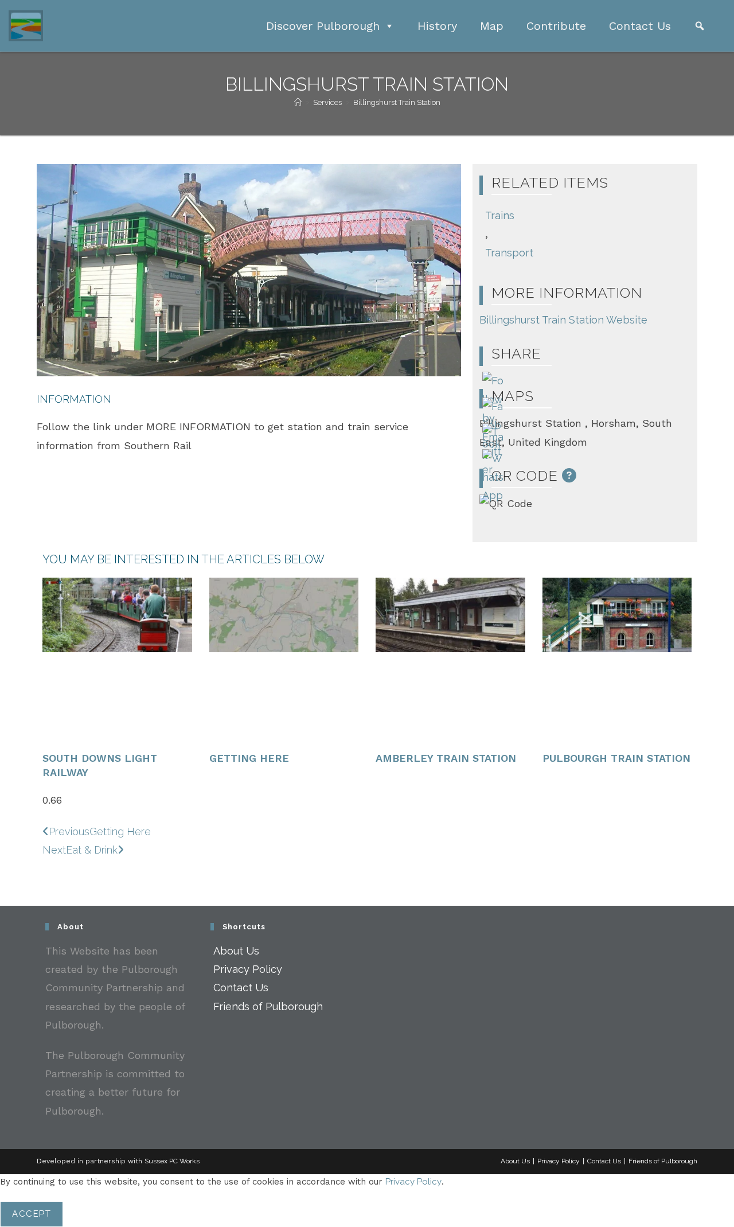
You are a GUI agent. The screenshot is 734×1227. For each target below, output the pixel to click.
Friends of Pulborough (268, 1006)
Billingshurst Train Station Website (563, 320)
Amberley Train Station (446, 758)
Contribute (556, 26)
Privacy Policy (247, 969)
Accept (31, 1214)
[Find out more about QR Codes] (569, 475)
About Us (236, 951)
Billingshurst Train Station (396, 102)
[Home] (298, 102)
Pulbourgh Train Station (616, 758)
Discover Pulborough (323, 26)
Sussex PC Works (172, 1161)
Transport (509, 253)
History (437, 26)
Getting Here (249, 758)
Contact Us (640, 26)
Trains (499, 215)
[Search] (699, 26)
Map (491, 26)
